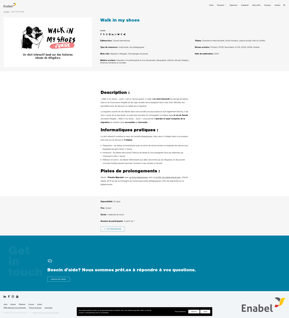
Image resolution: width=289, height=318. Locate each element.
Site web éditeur (114, 229)
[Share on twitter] (103, 34)
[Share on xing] (121, 34)
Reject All (194, 311)
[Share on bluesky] (118, 34)
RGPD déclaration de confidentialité (15, 308)
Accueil (6, 12)
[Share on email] (124, 34)
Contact (277, 5)
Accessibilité (48, 308)
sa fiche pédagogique (138, 177)
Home (211, 5)
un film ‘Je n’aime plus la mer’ (168, 177)
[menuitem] (211, 5)
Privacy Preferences (180, 311)
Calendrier (245, 5)
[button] (284, 5)
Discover (13, 304)
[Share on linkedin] (112, 34)
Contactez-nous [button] (58, 279)
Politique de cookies (35, 308)
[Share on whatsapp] (115, 34)
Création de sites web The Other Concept (46, 312)
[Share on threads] (106, 34)
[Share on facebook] (100, 34)
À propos (267, 5)
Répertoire (233, 5)
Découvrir (220, 5)
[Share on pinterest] (109, 34)
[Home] (263, 304)
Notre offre (256, 5)
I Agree (205, 311)
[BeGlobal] (10, 5)
